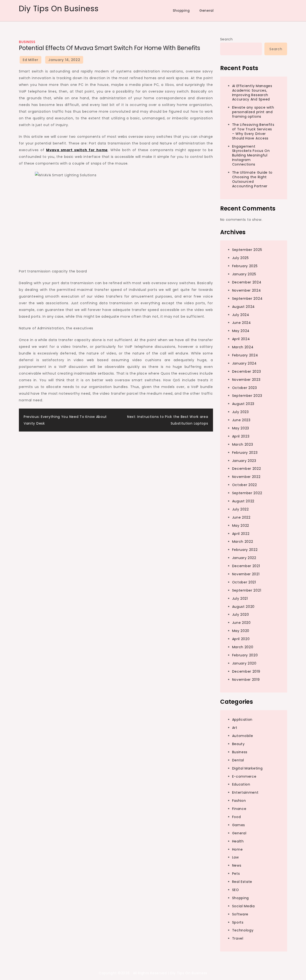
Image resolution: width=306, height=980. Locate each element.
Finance (239, 808)
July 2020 (240, 614)
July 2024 (240, 314)
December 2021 (246, 566)
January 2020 (244, 663)
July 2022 (240, 509)
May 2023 (240, 428)
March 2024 (243, 347)
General (206, 10)
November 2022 (246, 476)
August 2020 (243, 606)
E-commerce (244, 776)
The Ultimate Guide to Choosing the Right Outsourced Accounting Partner (252, 179)
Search (226, 39)
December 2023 (246, 371)
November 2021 (246, 574)
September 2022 (247, 493)
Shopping (181, 10)
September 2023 (247, 395)
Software (240, 914)
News (236, 865)
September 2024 (247, 298)
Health (238, 841)
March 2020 (242, 647)
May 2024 (241, 330)
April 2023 (241, 436)
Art (234, 727)
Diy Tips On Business (59, 8)
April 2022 (241, 533)
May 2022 (240, 525)
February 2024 (245, 355)
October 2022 (244, 484)
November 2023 (246, 379)
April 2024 (241, 339)
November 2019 (246, 679)
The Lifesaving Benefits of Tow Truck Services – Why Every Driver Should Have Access (253, 131)
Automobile (242, 735)
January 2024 (244, 363)
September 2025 (247, 249)
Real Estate (242, 881)
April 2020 (241, 639)
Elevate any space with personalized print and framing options (253, 112)
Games (238, 825)
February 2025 (245, 266)
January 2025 (244, 274)
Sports (238, 922)
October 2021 (244, 582)
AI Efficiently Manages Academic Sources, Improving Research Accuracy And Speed (252, 92)
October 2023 (244, 387)
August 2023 (243, 403)
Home (237, 849)
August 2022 (243, 501)
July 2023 (240, 412)
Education (241, 784)
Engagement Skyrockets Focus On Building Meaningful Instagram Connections (251, 155)
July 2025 (240, 257)
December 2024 (247, 282)
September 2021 (246, 590)
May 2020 (241, 630)
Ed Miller (30, 59)
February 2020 (245, 655)
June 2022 (241, 517)
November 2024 (246, 290)
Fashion (239, 800)
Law (235, 857)
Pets (236, 873)
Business (27, 41)
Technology (243, 930)
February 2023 (245, 452)
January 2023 (244, 460)
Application (242, 719)
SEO (235, 889)
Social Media (243, 906)
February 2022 (245, 549)
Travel (237, 938)
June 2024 (241, 322)
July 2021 (240, 598)
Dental (238, 760)
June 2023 (241, 420)
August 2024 (243, 306)
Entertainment (245, 792)
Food (236, 816)
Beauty (238, 744)
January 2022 (244, 557)
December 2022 (246, 468)
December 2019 (246, 671)
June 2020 (241, 622)
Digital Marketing (247, 768)
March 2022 (242, 541)
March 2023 (242, 444)
